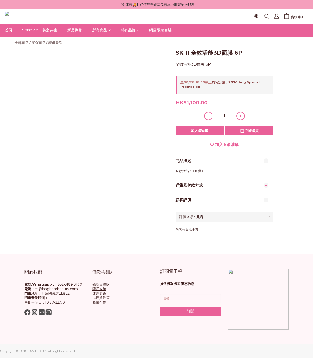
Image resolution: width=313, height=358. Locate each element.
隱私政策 (99, 289)
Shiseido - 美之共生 (39, 30)
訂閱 (190, 311)
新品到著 (74, 30)
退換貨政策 (101, 297)
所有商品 (99, 30)
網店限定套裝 (160, 30)
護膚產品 (55, 43)
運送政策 (99, 293)
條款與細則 (101, 284)
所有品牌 (128, 30)
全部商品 (21, 43)
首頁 (8, 30)
